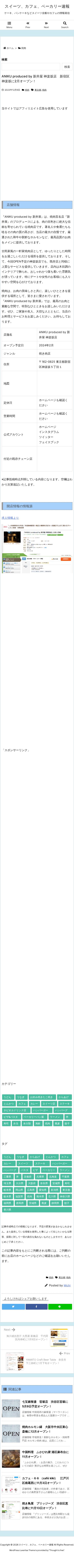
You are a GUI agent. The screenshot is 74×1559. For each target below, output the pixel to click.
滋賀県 (19, 1196)
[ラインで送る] (60, 1307)
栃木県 (7, 1196)
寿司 (6, 1123)
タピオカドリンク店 (15, 1110)
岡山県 (19, 1189)
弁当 (15, 1123)
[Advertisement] (37, 153)
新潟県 (54, 1189)
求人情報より (10, 518)
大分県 (19, 1183)
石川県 (52, 1196)
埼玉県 (7, 1183)
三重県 (7, 1176)
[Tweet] (13, 1307)
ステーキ (65, 1103)
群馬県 (20, 1202)
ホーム (10, 48)
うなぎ (20, 1097)
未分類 (27, 1123)
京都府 (27, 1176)
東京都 (38, 89)
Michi (67, 1285)
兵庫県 (40, 1176)
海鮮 (37, 1123)
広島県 (31, 1189)
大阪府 (32, 1183)
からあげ (64, 1097)
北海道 (53, 1176)
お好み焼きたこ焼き (41, 1097)
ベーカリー (49, 1169)
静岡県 (55, 1202)
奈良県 (44, 1183)
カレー (34, 1103)
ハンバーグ (61, 1110)
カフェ (22, 1103)
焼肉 (23, 48)
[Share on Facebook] (37, 1307)
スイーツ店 (49, 1103)
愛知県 (43, 1189)
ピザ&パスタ (11, 1116)
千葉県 (65, 1176)
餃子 (67, 1123)
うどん (7, 1097)
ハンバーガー (40, 1110)
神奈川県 (65, 1196)
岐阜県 (7, 1189)
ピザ (35, 1169)
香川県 (7, 1209)
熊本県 (40, 1196)
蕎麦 (57, 1123)
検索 (4, 59)
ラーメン (55, 1116)
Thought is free (57, 1550)
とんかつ (9, 1103)
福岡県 (7, 1202)
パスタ (24, 1169)
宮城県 (56, 1183)
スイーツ (23, 1163)
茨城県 (32, 1202)
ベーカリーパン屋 (34, 1116)
